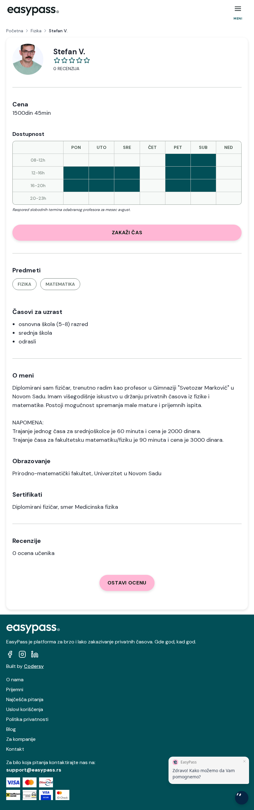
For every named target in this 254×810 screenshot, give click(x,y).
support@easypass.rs (33, 770)
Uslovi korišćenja (24, 709)
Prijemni (14, 689)
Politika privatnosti (27, 719)
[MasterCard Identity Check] (62, 795)
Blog (11, 729)
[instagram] (22, 654)
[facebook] (10, 654)
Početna (14, 31)
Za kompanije (21, 739)
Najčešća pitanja (24, 699)
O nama (15, 679)
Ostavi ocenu (127, 583)
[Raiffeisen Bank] (13, 795)
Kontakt (15, 749)
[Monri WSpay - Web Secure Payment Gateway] (30, 795)
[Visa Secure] (46, 795)
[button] (237, 8)
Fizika (36, 31)
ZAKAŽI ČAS (127, 232)
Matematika (60, 284)
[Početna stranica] (33, 11)
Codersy (34, 666)
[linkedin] (34, 654)
